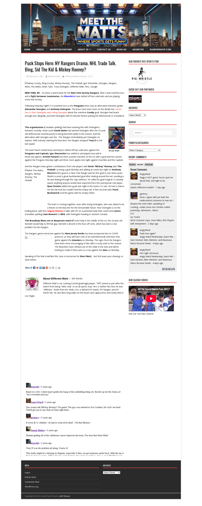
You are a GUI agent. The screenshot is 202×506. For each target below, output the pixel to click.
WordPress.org (31, 486)
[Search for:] (152, 132)
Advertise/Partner (61, 49)
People (132, 165)
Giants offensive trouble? (142, 187)
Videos (40, 49)
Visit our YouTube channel (141, 313)
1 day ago (160, 187)
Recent (140, 165)
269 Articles (77, 278)
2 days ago (153, 223)
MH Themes (65, 496)
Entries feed (30, 477)
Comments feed (32, 482)
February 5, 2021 (36, 76)
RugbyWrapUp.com (160, 49)
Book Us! (121, 49)
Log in (27, 472)
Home (27, 49)
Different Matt (54, 76)
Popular (149, 165)
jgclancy (143, 193)
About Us (83, 49)
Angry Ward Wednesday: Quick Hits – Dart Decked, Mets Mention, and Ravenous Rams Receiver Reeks (152, 240)
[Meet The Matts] (101, 44)
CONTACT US (104, 49)
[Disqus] (75, 342)
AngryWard (145, 174)
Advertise (138, 49)
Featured (83, 76)
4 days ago (158, 243)
